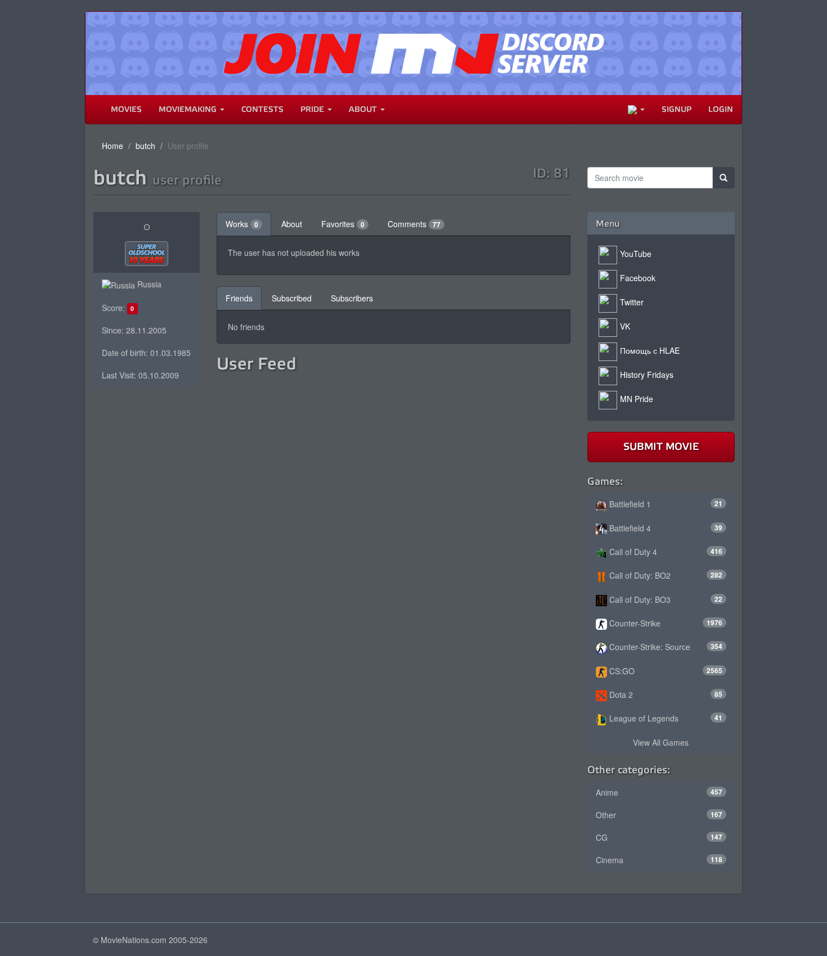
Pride (313, 109)
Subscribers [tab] (352, 298)
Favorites (343, 223)
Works (242, 223)
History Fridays (646, 374)
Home (112, 145)
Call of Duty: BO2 (665, 575)
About (364, 109)
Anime (659, 792)
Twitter (632, 302)
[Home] (94, 110)
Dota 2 (665, 694)
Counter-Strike (665, 623)
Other (659, 814)
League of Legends (665, 718)
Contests (262, 109)
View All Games (661, 742)
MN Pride (636, 398)
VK (625, 326)
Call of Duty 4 (665, 551)
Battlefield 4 (665, 528)
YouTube (635, 253)
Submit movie (661, 446)
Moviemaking (189, 109)
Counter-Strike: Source (665, 646)
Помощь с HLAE (650, 350)
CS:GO (665, 671)
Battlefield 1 (665, 503)
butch (145, 145)
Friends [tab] (239, 298)
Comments (414, 223)
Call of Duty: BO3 (665, 599)
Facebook (637, 277)
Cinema (659, 859)
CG (659, 837)
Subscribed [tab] (292, 298)
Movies (126, 109)
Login (720, 109)
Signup (676, 109)
